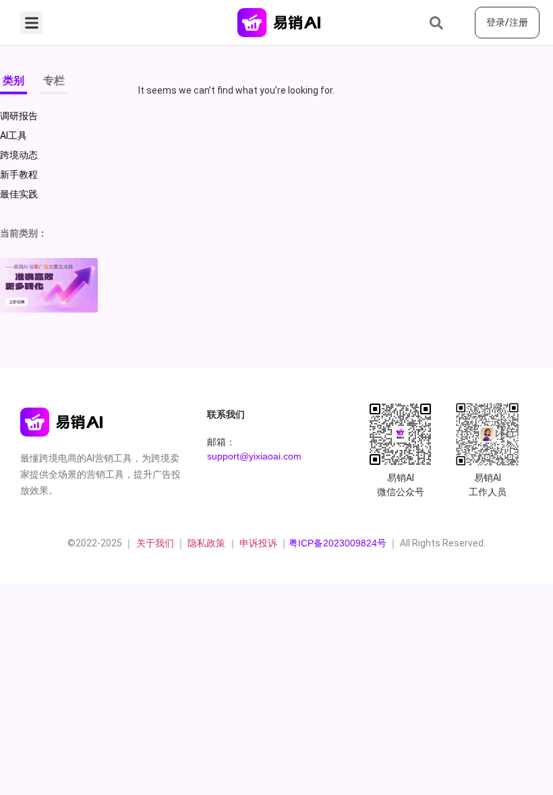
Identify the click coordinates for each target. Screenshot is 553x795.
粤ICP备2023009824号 (337, 543)
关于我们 (154, 543)
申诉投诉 (258, 543)
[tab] (13, 83)
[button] (31, 22)
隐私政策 (207, 543)
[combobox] (446, 23)
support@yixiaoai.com (254, 456)
